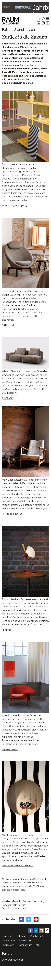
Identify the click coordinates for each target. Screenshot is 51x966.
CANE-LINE (8, 325)
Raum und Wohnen (32, 901)
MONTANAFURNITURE (14, 205)
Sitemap (21, 936)
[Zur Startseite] (10, 20)
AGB (38, 945)
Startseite (7, 936)
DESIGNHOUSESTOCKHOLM (17, 865)
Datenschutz (25, 945)
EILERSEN (7, 398)
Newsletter (25, 940)
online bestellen (16, 889)
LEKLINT (6, 630)
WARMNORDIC (10, 749)
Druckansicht (37, 936)
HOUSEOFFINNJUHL (13, 514)
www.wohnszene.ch (13, 959)
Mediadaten (9, 940)
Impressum (8, 945)
